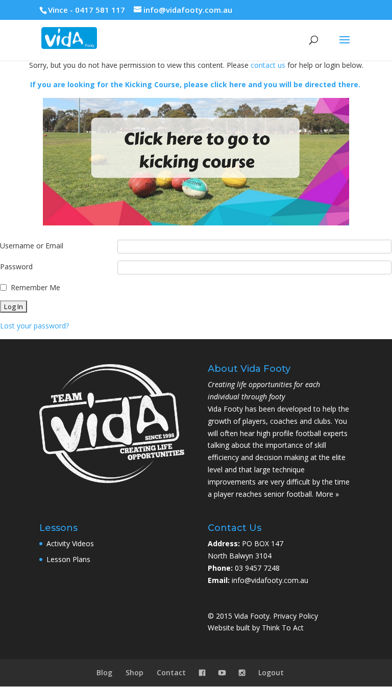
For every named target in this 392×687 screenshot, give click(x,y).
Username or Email (31, 245)
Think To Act (283, 627)
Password (16, 266)
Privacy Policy (295, 616)
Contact (171, 672)
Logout (271, 672)
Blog (104, 672)
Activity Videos (70, 543)
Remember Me (35, 287)
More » (327, 494)
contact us (268, 65)
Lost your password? (34, 325)
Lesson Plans (68, 559)
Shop (134, 672)
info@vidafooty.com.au (270, 580)
